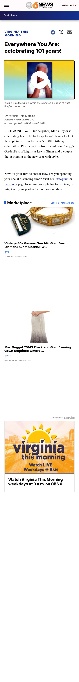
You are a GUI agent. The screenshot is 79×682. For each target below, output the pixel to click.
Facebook (10, 184)
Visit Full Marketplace (63, 203)
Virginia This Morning (16, 33)
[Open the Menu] (6, 5)
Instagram (62, 178)
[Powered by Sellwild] (69, 417)
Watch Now (68, 5)
